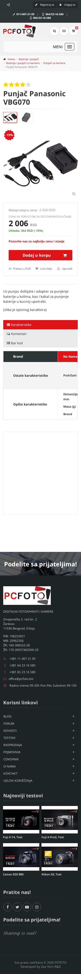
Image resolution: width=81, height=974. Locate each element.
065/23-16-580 (41, 18)
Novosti (10, 731)
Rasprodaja (12, 745)
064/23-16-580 (54, 14)
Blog (7, 716)
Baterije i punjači (29, 59)
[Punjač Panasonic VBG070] (10, 117)
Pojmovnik (12, 752)
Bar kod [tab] (17, 343)
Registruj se (47, 4)
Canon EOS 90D (13, 874)
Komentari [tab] (19, 334)
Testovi (9, 738)
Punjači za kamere (54, 63)
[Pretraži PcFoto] (54, 31)
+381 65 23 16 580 (22, 672)
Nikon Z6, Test (51, 874)
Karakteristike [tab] (21, 324)
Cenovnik (11, 759)
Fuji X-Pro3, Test (52, 837)
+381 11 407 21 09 (22, 659)
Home (11, 59)
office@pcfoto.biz (21, 679)
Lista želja (45, 269)
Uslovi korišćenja (17, 781)
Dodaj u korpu (37, 255)
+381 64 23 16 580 (22, 665)
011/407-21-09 (25, 14)
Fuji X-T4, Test (12, 837)
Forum (8, 723)
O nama (9, 766)
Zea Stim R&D (51, 966)
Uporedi (66, 269)
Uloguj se (69, 4)
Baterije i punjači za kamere (23, 63)
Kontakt (10, 773)
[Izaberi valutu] (64, 31)
